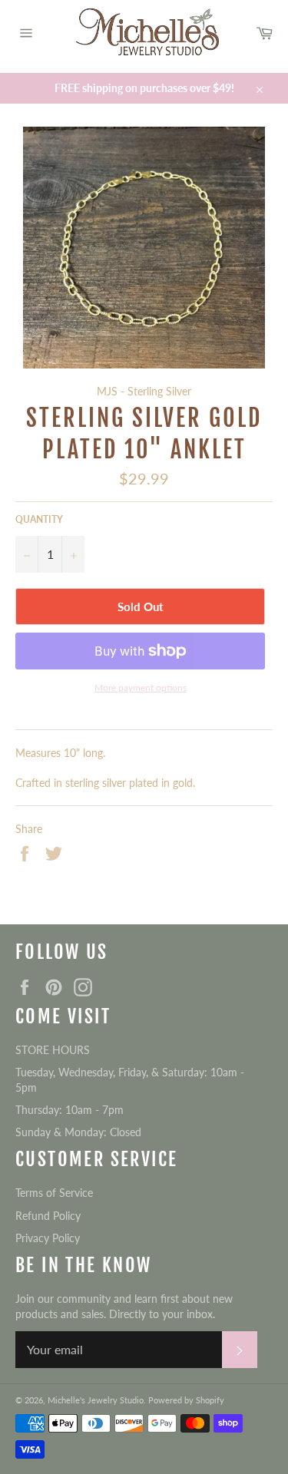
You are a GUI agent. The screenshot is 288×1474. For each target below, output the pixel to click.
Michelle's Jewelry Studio (96, 1400)
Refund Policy (48, 1215)
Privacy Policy (47, 1237)
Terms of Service (54, 1192)
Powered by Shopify (186, 1400)
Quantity (39, 519)
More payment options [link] (140, 687)
